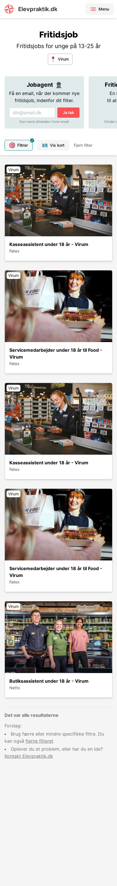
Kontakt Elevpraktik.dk (29, 756)
